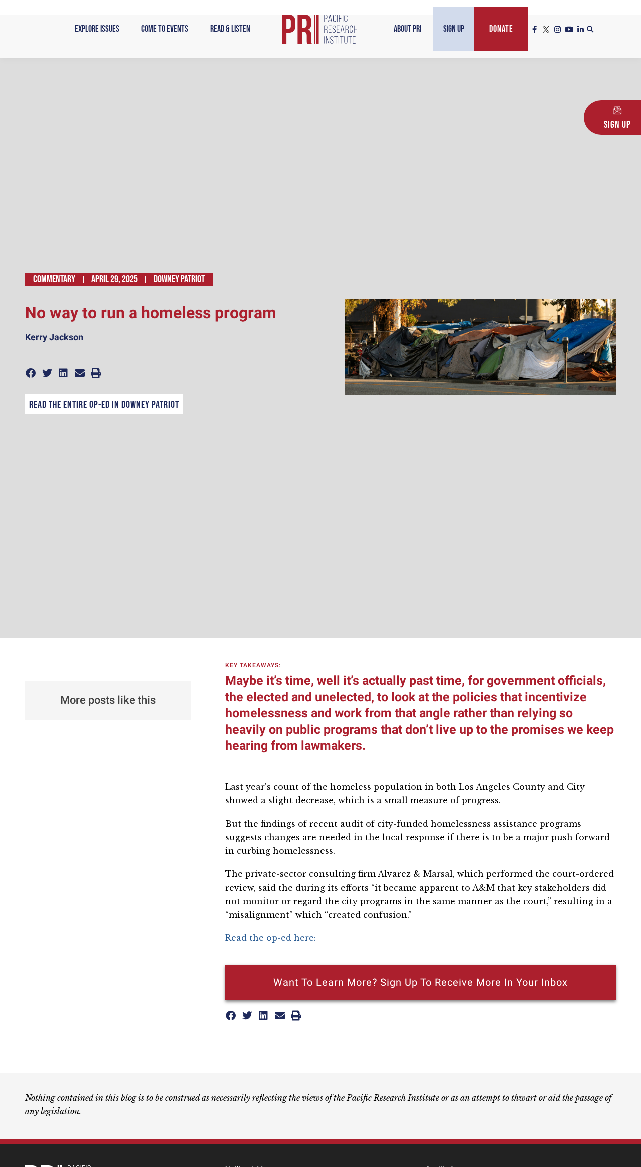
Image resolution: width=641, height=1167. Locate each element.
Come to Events (164, 29)
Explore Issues (97, 29)
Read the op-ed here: (271, 938)
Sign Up (453, 29)
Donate (501, 29)
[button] (590, 30)
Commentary (54, 279)
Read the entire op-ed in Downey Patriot (104, 405)
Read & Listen (230, 29)
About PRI (407, 29)
